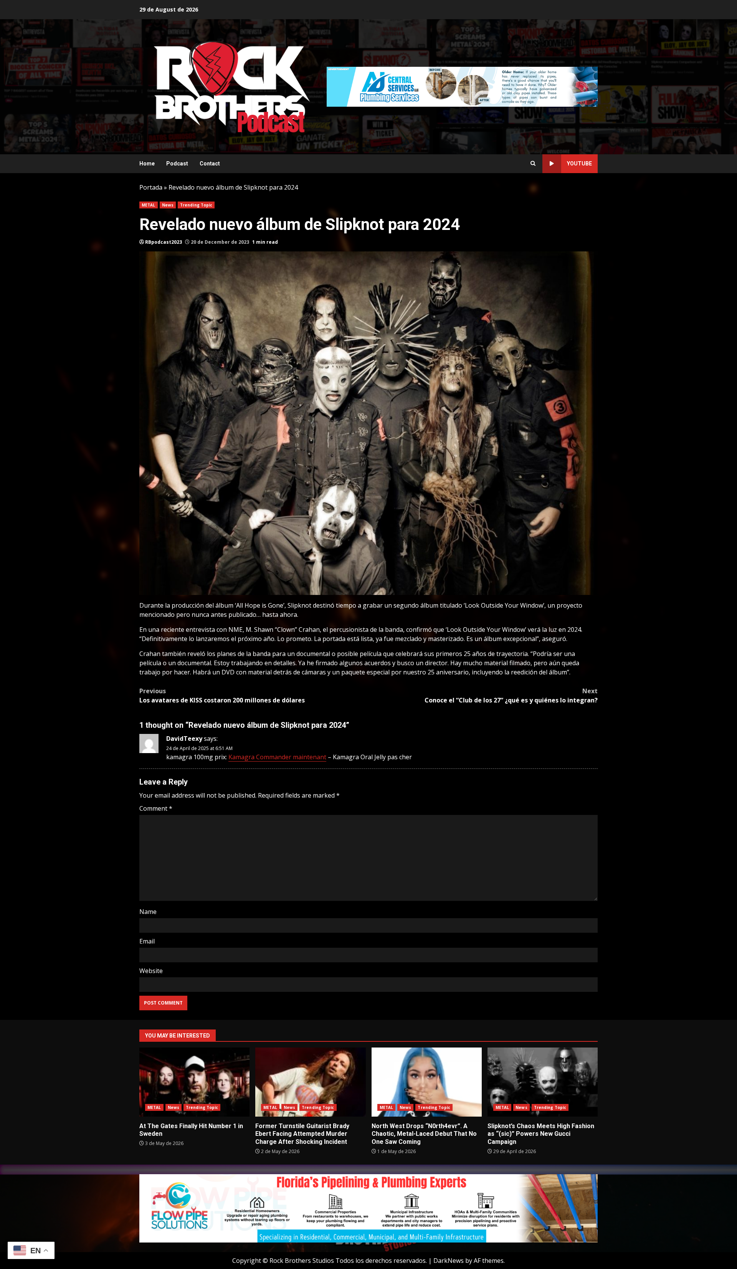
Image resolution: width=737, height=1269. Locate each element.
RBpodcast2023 (163, 242)
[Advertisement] (462, 86)
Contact (210, 163)
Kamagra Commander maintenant (277, 757)
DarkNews (448, 1260)
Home (147, 163)
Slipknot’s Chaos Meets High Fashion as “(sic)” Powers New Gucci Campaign (542, 1082)
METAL (148, 205)
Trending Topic (196, 205)
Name (148, 911)
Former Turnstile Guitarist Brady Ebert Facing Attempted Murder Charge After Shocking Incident (310, 1082)
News (168, 205)
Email (147, 941)
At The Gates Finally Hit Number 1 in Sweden (194, 1082)
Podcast (177, 163)
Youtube (579, 163)
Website (151, 971)
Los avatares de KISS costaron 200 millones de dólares (222, 695)
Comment (155, 808)
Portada (150, 187)
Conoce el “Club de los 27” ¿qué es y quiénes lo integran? (511, 695)
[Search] (532, 163)
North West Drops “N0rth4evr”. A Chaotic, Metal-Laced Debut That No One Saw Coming (427, 1082)
